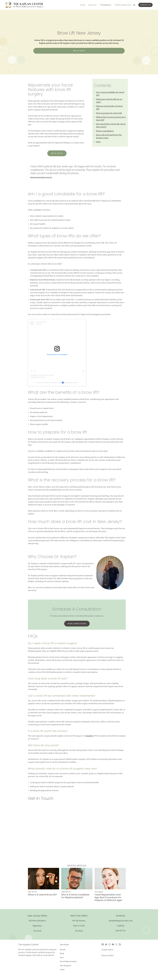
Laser (62, 969)
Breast (62, 949)
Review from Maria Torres (41, 177)
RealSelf (89, 736)
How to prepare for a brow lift (109, 113)
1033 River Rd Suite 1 (37, 921)
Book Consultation (77, 624)
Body (62, 953)
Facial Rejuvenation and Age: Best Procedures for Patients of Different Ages (108, 897)
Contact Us (145, 5)
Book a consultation (105, 131)
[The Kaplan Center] (24, 5)
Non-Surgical (65, 965)
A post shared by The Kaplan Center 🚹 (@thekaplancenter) (57, 382)
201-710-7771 (121, 931)
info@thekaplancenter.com (121, 921)
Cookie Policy (107, 950)
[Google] (120, 944)
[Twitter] (106, 944)
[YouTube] (113, 944)
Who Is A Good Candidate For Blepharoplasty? (75, 896)
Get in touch (79, 51)
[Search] (134, 5)
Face (62, 957)
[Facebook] (102, 944)
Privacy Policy (107, 955)
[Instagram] (109, 944)
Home (82, 5)
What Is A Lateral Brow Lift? (42, 894)
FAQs (98, 142)
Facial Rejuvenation (68, 961)
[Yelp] (116, 944)
